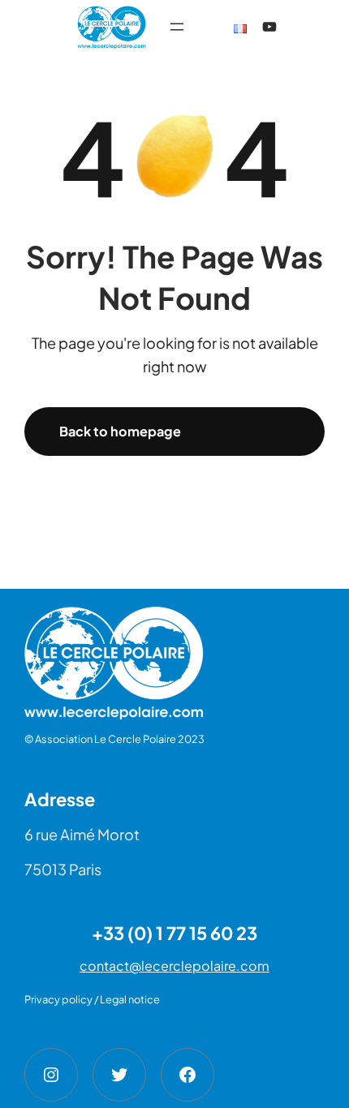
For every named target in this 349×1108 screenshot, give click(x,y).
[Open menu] (177, 27)
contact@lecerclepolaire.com (174, 965)
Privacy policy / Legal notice (92, 999)
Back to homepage (120, 431)
